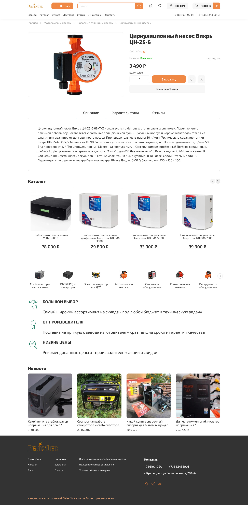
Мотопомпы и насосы (57, 22)
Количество (136, 72)
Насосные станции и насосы (95, 22)
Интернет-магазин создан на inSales (48, 498)
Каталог (65, 5)
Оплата (56, 14)
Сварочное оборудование (152, 285)
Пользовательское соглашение (97, 464)
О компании (34, 459)
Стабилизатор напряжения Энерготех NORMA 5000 (148, 236)
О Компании (94, 14)
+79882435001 (179, 466)
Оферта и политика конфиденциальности (102, 459)
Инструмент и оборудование (208, 285)
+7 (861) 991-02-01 (183, 14)
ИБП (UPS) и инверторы (67, 285)
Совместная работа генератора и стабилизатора (98, 423)
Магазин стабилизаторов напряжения (93, 498)
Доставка (68, 14)
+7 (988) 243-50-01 (209, 14)
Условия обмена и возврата (94, 470)
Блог (30, 470)
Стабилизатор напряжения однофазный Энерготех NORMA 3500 (100, 238)
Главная (32, 14)
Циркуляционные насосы (135, 22)
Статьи (81, 14)
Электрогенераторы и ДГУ (96, 285)
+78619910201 (153, 466)
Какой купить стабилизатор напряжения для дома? (48, 423)
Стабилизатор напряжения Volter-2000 (51, 236)
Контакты (109, 14)
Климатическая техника (180, 285)
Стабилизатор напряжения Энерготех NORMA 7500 (197, 236)
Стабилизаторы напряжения (40, 285)
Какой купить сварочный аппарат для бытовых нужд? (147, 423)
